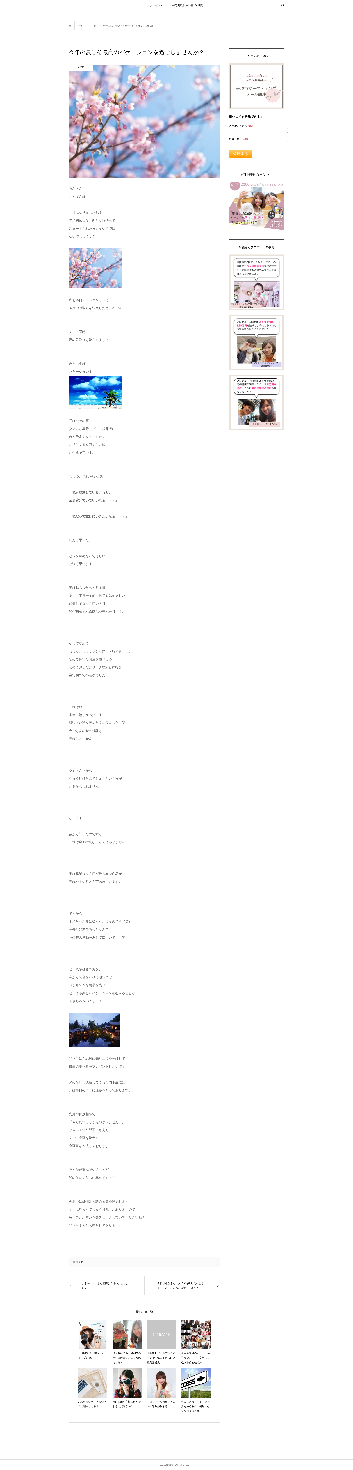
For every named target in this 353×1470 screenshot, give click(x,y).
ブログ (79, 1262)
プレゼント (156, 5)
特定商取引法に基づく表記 (187, 5)
